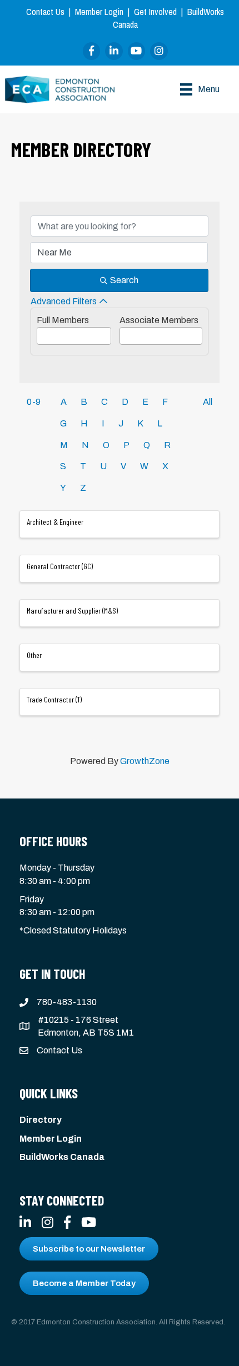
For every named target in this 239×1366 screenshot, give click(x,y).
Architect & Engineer (55, 521)
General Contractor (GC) (60, 566)
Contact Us (45, 12)
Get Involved (155, 12)
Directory (40, 1119)
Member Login (99, 12)
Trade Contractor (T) (54, 699)
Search (124, 280)
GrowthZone (145, 761)
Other (34, 655)
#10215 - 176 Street (78, 1019)
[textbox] (40, 332)
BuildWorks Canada (61, 1157)
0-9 (34, 401)
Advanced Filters (64, 301)
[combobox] (74, 336)
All (207, 401)
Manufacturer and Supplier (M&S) (72, 610)
